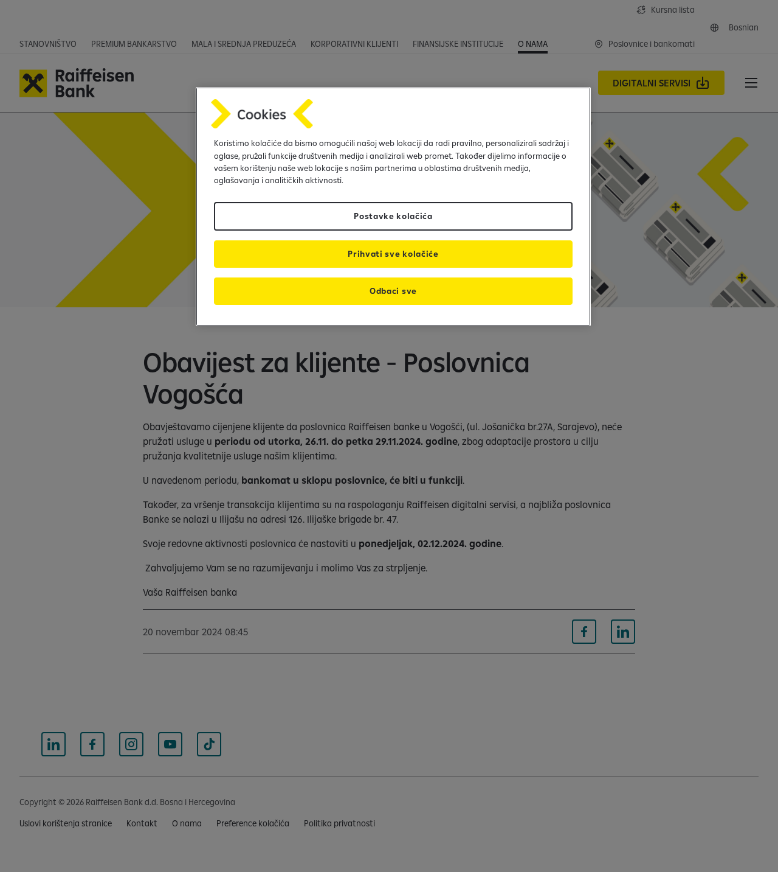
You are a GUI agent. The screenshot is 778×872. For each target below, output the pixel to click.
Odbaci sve (393, 290)
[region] (393, 206)
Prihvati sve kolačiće (393, 253)
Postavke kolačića (393, 216)
